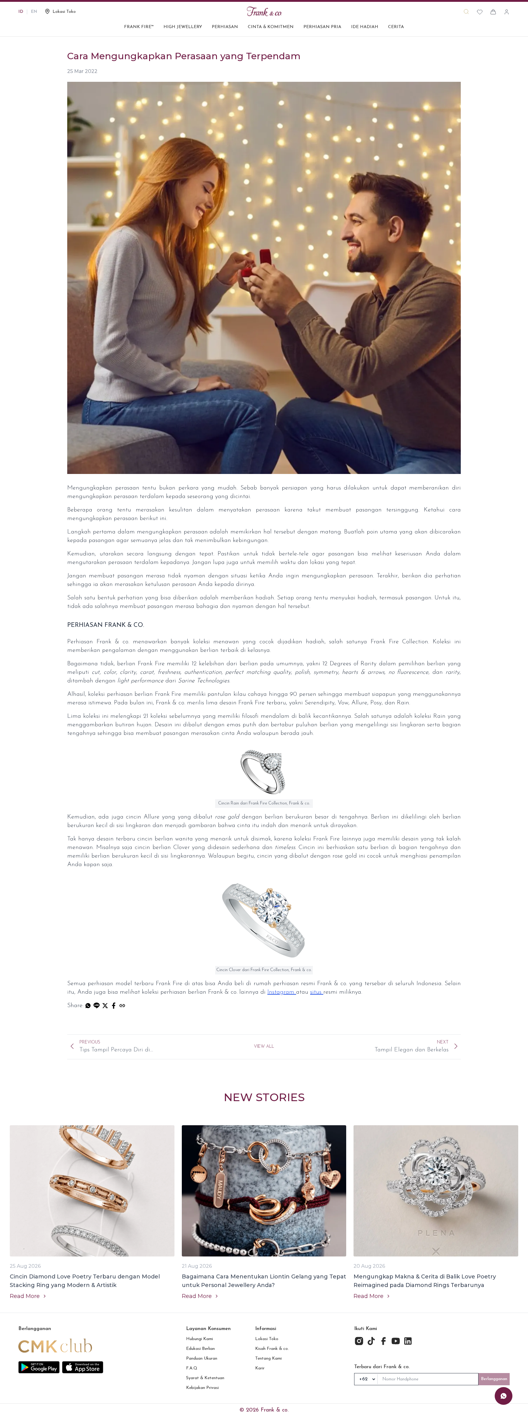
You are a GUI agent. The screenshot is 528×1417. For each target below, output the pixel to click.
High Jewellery (182, 27)
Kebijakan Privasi (202, 1388)
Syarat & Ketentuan (205, 1378)
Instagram (281, 992)
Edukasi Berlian (200, 1349)
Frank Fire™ (139, 27)
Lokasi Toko (266, 1339)
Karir (260, 1368)
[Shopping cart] (493, 12)
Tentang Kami (268, 1358)
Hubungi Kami (199, 1339)
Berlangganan (494, 1379)
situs (316, 992)
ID (20, 11)
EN (34, 11)
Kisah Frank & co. (272, 1349)
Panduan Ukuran (201, 1358)
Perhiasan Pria (322, 27)
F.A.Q (191, 1368)
